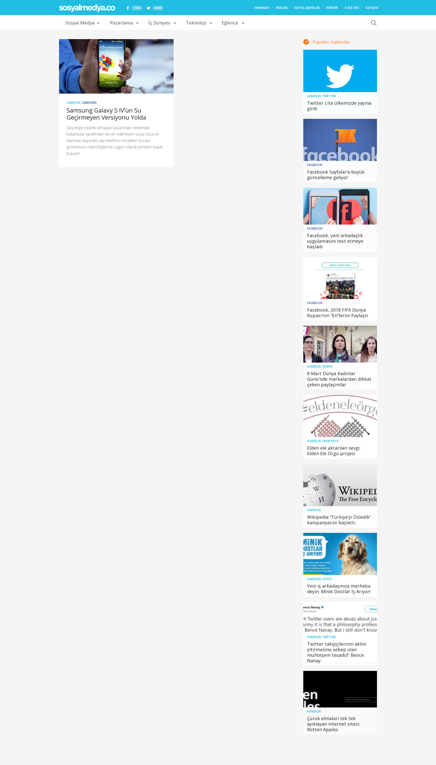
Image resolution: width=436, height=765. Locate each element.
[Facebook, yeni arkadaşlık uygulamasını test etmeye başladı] (340, 220)
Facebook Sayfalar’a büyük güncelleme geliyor (336, 174)
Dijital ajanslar (307, 8)
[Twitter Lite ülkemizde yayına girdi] (340, 82)
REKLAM (281, 8)
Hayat (327, 579)
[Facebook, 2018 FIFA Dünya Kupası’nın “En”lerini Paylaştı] (340, 289)
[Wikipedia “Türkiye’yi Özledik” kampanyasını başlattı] (340, 496)
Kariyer (332, 8)
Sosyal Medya (79, 23)
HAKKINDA (262, 8)
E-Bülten (352, 8)
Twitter (329, 96)
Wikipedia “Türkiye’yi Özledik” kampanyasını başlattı (339, 520)
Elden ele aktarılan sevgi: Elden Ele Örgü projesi (334, 450)
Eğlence (230, 23)
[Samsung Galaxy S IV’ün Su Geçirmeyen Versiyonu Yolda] (116, 66)
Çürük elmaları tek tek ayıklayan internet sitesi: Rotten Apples (333, 723)
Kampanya (330, 441)
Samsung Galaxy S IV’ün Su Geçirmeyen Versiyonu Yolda (106, 113)
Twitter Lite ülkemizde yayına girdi (339, 106)
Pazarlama (121, 23)
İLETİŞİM (372, 8)
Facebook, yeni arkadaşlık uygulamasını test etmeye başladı (335, 241)
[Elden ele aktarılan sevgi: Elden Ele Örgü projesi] (340, 427)
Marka (327, 366)
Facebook (314, 165)
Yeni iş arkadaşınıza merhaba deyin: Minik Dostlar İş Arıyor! (338, 588)
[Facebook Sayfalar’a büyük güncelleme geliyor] (340, 151)
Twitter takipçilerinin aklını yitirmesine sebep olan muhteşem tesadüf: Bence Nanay (336, 652)
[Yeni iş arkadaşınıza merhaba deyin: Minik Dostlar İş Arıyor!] (340, 565)
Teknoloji (196, 23)
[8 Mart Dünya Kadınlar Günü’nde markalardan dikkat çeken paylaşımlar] (340, 358)
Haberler (73, 102)
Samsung (89, 102)
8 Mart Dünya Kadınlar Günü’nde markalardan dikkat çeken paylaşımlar (339, 379)
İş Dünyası (159, 23)
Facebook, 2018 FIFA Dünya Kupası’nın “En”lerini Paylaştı (337, 312)
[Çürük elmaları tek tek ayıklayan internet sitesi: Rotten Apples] (340, 703)
